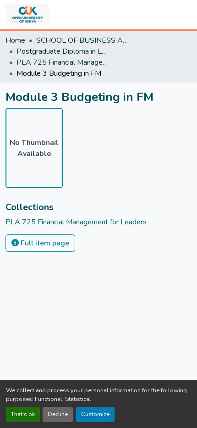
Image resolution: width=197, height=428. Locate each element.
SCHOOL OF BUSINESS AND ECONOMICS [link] (82, 40)
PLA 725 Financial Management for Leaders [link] (62, 62)
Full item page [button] (44, 243)
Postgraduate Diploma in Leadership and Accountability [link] (62, 51)
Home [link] (15, 40)
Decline (58, 414)
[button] (27, 15)
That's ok (23, 414)
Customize (95, 414)
